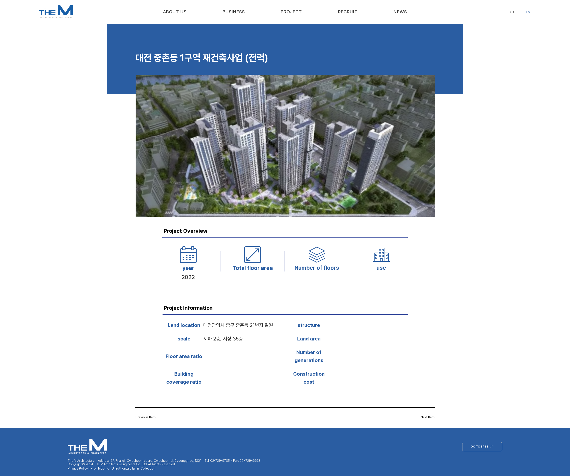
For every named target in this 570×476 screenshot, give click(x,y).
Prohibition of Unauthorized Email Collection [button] (123, 468)
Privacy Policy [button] (78, 468)
